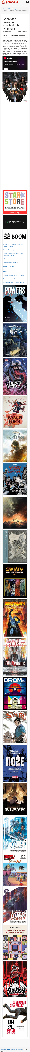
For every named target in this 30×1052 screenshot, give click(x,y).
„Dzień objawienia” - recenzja (10, 262)
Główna (4, 9)
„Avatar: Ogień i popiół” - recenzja (11, 279)
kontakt (20, 1049)
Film (9, 9)
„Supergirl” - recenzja (8, 266)
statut (8, 1049)
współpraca (14, 1049)
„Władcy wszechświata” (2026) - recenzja (13, 282)
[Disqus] (15, 127)
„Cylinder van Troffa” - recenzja (11, 259)
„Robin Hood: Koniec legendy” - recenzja (13, 275)
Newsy (14, 9)
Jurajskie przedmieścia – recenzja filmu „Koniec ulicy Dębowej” (13, 254)
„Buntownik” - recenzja (8, 250)
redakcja (3, 1049)
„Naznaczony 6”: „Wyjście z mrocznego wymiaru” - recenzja (13, 245)
